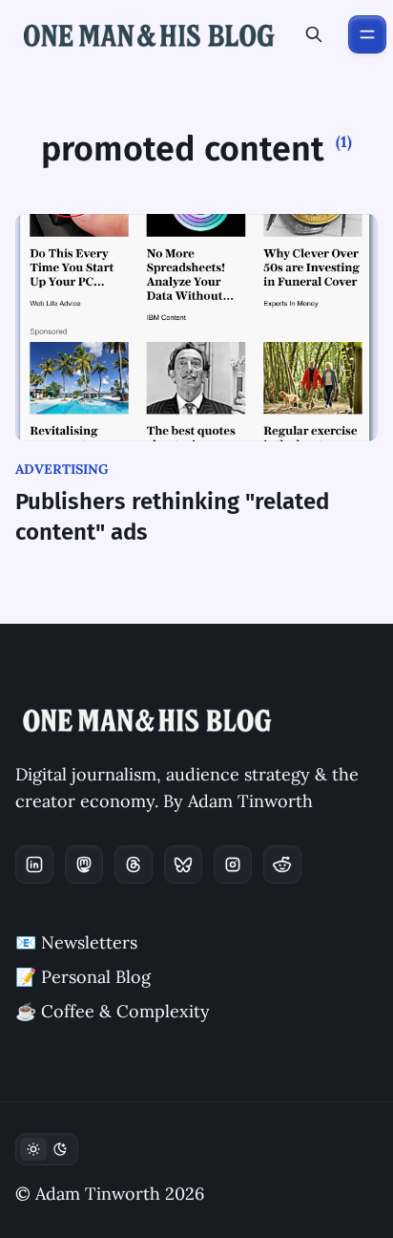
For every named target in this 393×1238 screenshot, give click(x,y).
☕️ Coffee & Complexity (112, 1011)
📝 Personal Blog (83, 977)
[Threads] (133, 864)
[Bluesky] (183, 864)
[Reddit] (282, 864)
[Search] (314, 34)
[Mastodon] (84, 864)
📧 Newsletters (76, 942)
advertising (62, 469)
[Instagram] (233, 864)
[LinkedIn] (34, 864)
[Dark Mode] (46, 1149)
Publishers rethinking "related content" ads (172, 516)
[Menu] (367, 34)
